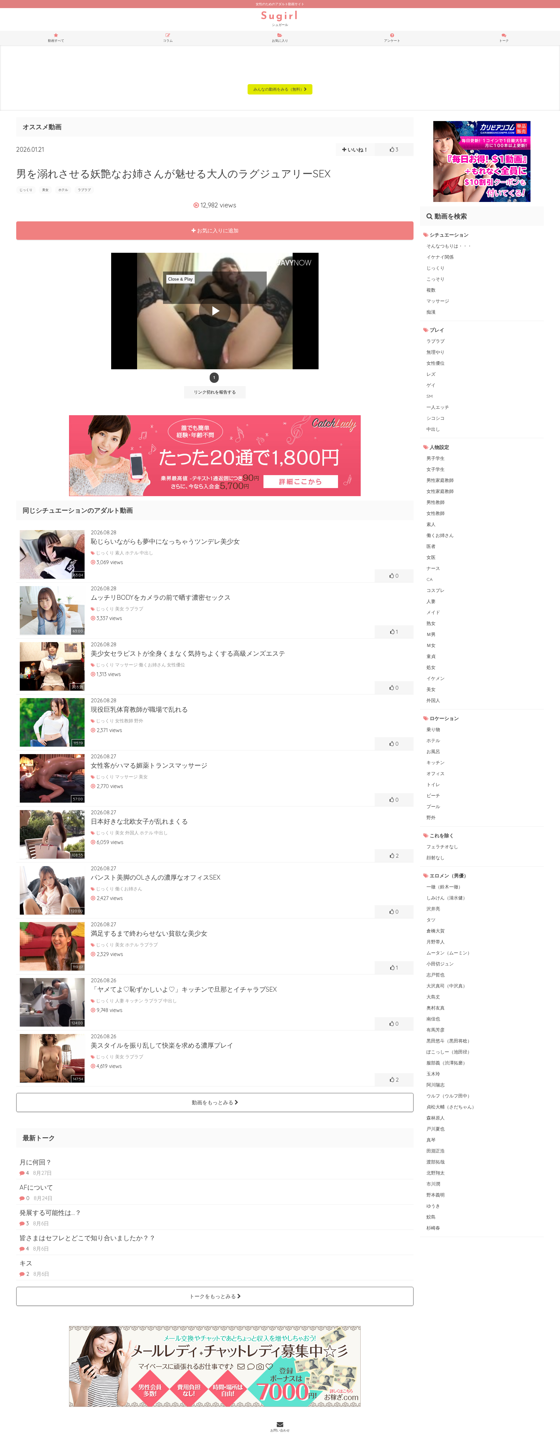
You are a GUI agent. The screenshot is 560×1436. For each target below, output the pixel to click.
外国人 (433, 700)
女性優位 (435, 363)
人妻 (431, 601)
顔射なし (435, 858)
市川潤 (433, 1184)
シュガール (280, 19)
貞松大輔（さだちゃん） (451, 1107)
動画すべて (56, 41)
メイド (433, 612)
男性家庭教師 (440, 480)
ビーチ (433, 795)
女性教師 (435, 513)
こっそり (435, 279)
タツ (431, 920)
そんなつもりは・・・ (449, 246)
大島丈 (433, 997)
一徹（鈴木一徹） (444, 887)
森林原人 (435, 1118)
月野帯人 (435, 942)
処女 (431, 667)
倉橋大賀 (435, 931)
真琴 (431, 1140)
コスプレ (435, 590)
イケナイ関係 (440, 257)
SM (429, 396)
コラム (168, 41)
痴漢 (431, 312)
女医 (431, 557)
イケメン (435, 678)
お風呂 (433, 751)
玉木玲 (433, 1074)
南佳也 (433, 1019)
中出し (433, 429)
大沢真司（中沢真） (446, 986)
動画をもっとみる (213, 1102)
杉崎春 (433, 1228)
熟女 (431, 623)
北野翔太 (435, 1173)
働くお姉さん (440, 535)
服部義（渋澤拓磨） (446, 1063)
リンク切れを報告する (215, 392)
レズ (431, 374)
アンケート (392, 41)
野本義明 (435, 1195)
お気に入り (280, 41)
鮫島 (431, 1217)
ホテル (63, 190)
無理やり (435, 352)
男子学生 (435, 458)
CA (429, 579)
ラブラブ (84, 190)
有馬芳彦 (435, 1030)
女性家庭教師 (440, 491)
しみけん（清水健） (446, 898)
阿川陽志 (435, 1085)
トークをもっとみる (213, 1296)
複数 (431, 290)
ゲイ (431, 385)
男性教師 (435, 502)
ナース (433, 568)
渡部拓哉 (435, 1162)
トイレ (433, 784)
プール (433, 806)
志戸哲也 (435, 975)
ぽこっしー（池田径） (449, 1052)
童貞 (431, 656)
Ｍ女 (431, 645)
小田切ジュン (440, 964)
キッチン (435, 762)
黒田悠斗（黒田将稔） (449, 1041)
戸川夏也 (435, 1129)
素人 (431, 524)
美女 (45, 190)
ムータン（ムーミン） (449, 953)
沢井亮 (433, 909)
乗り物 (433, 729)
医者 (431, 546)
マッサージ (437, 301)
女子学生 (435, 469)
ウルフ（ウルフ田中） (449, 1096)
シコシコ (435, 418)
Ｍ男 (431, 634)
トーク (504, 41)
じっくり (25, 190)
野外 (431, 817)
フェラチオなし (442, 847)
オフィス (435, 773)
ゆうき (433, 1206)
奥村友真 (435, 1008)
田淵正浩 (435, 1151)
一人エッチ (437, 407)
